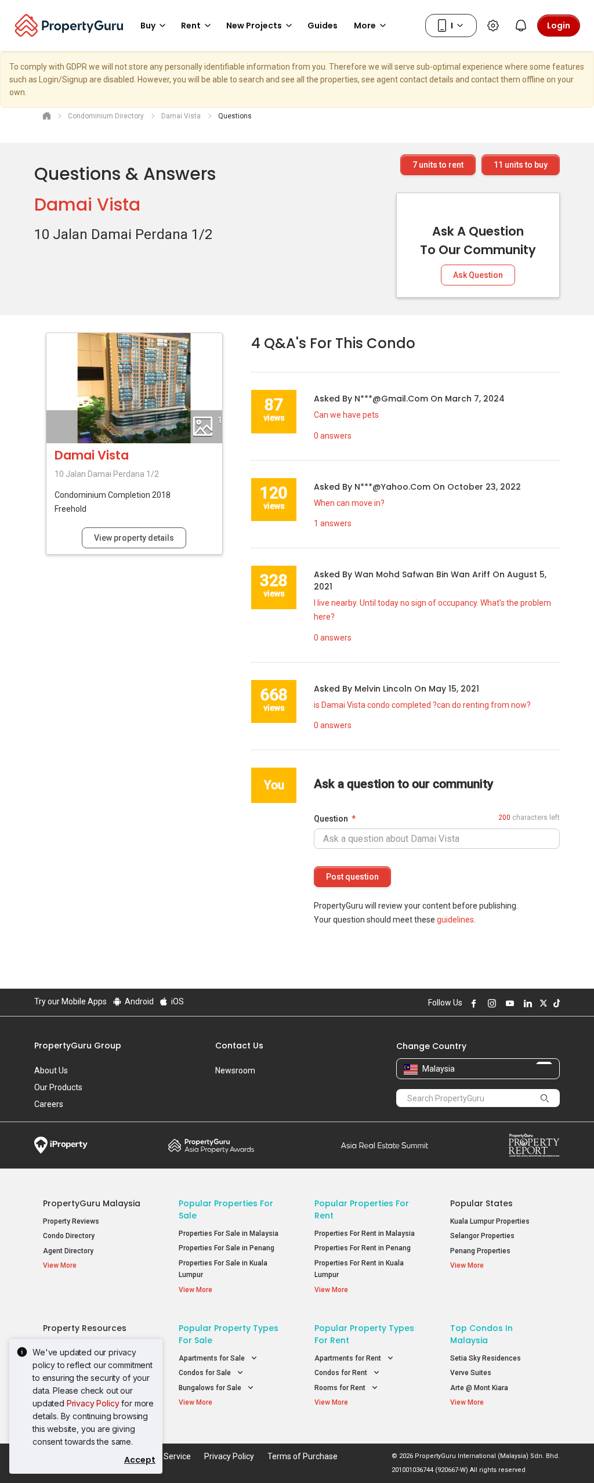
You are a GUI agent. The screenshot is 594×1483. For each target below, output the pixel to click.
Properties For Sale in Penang (226, 1248)
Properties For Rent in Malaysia (364, 1233)
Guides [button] (322, 25)
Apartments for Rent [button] (348, 1358)
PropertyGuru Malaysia (91, 1203)
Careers (48, 1104)
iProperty (61, 1145)
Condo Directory (69, 1236)
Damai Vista (87, 204)
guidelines (455, 919)
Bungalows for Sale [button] (211, 1388)
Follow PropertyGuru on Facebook (472, 1003)
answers (333, 435)
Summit (384, 1145)
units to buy (521, 164)
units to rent (437, 164)
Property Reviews (71, 1221)
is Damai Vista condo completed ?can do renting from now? (422, 705)
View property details (134, 537)
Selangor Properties (482, 1236)
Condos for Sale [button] (206, 1373)
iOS (176, 1001)
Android (138, 1001)
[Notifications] (521, 25)
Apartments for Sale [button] (213, 1358)
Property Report (534, 1145)
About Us (51, 1070)
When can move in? (349, 503)
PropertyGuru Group (77, 1045)
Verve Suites (470, 1373)
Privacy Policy (93, 1403)
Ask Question (478, 275)
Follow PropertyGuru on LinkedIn (526, 1003)
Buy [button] (147, 25)
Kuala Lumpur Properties (490, 1221)
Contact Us (239, 1045)
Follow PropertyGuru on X (541, 1003)
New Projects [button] (254, 25)
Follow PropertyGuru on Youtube (508, 1003)
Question (331, 818)
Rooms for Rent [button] (340, 1388)
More (365, 25)
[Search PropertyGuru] (545, 1098)
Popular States (481, 1203)
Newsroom (235, 1070)
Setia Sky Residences (485, 1358)
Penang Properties (480, 1251)
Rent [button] (191, 25)
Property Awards (211, 1145)
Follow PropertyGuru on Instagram (490, 1003)
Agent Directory (68, 1251)
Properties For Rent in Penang (362, 1248)
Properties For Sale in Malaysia (228, 1233)
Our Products (58, 1087)
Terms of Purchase (302, 1456)
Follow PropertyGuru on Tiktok (555, 1003)
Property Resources (84, 1328)
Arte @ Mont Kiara (479, 1388)
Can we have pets (346, 414)
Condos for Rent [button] (341, 1373)
